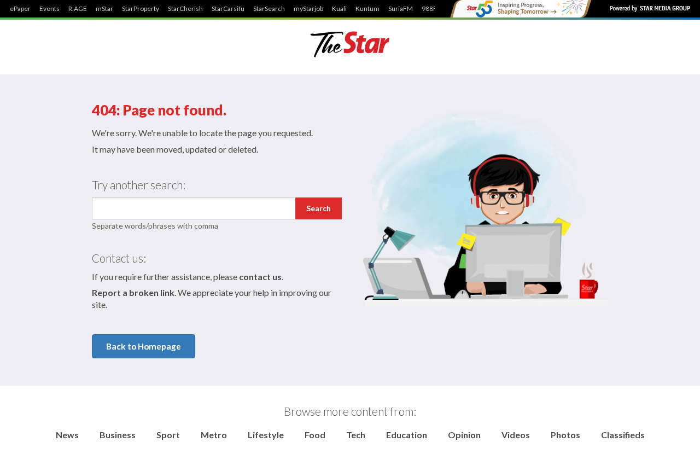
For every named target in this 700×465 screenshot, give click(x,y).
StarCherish (185, 8)
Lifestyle (266, 434)
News (67, 434)
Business (118, 434)
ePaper (20, 8)
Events (49, 8)
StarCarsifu (228, 8)
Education (406, 434)
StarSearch (269, 8)
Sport (168, 434)
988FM (432, 8)
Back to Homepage (143, 346)
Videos (515, 434)
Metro (214, 434)
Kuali (339, 8)
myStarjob (308, 8)
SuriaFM (400, 8)
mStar (104, 8)
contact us (260, 276)
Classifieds (623, 434)
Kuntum (367, 8)
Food (315, 434)
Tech (355, 434)
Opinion (464, 434)
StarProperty (140, 8)
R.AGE (77, 8)
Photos (565, 434)
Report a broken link (133, 292)
